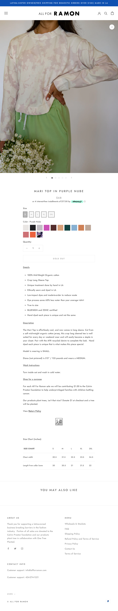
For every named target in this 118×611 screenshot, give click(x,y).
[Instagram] (22, 548)
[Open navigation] (6, 13)
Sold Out (59, 258)
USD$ (10, 594)
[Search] (105, 13)
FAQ (67, 528)
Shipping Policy (72, 533)
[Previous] (46, 177)
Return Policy (34, 411)
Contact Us (70, 548)
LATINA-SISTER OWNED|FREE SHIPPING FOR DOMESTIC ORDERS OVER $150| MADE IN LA (59, 3)
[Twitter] (15, 548)
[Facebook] (8, 548)
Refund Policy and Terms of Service (82, 538)
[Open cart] (112, 13)
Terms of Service (73, 553)
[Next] (71, 177)
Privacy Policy (71, 543)
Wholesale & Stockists (75, 523)
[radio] (25, 214)
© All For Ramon (17, 601)
